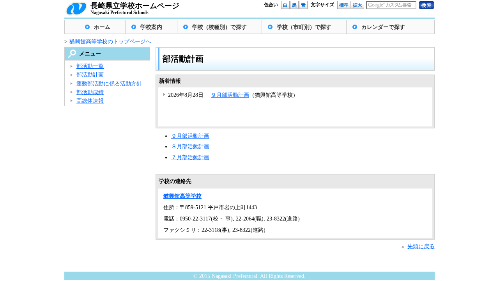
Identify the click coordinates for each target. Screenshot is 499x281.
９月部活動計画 (230, 95)
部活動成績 (90, 92)
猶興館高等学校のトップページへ (110, 41)
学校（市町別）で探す (304, 27)
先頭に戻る (421, 246)
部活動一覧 (90, 66)
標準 (344, 5)
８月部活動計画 (190, 146)
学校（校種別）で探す (219, 27)
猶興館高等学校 (182, 196)
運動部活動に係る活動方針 (109, 84)
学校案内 (151, 27)
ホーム (102, 27)
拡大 (357, 5)
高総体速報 (90, 101)
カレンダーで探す (383, 27)
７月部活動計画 (190, 157)
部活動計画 (90, 75)
